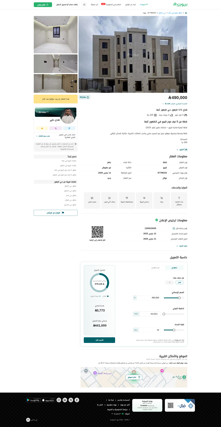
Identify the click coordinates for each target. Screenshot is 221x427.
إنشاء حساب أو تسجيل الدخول (67, 4)
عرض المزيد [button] (183, 246)
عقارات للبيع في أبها (69, 161)
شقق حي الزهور (70, 186)
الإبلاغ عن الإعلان (53, 213)
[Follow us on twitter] (70, 401)
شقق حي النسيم (70, 205)
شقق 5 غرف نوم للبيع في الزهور (64, 175)
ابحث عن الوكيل (130, 4)
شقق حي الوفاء (70, 200)
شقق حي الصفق (70, 191)
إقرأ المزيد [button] (183, 149)
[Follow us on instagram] (58, 401)
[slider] (179, 298)
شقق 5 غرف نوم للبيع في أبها (65, 170)
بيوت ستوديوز (112, 405)
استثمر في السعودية (111, 4)
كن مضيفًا (94, 4)
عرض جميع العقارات (44, 136)
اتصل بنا (100, 405)
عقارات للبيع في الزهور (68, 166)
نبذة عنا (111, 400)
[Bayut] (179, 5)
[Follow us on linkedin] (64, 401)
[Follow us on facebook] (76, 401)
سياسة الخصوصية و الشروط (117, 409)
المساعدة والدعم (124, 400)
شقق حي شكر (71, 195)
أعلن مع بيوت (125, 405)
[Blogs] (144, 4)
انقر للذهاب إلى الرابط (97, 240)
